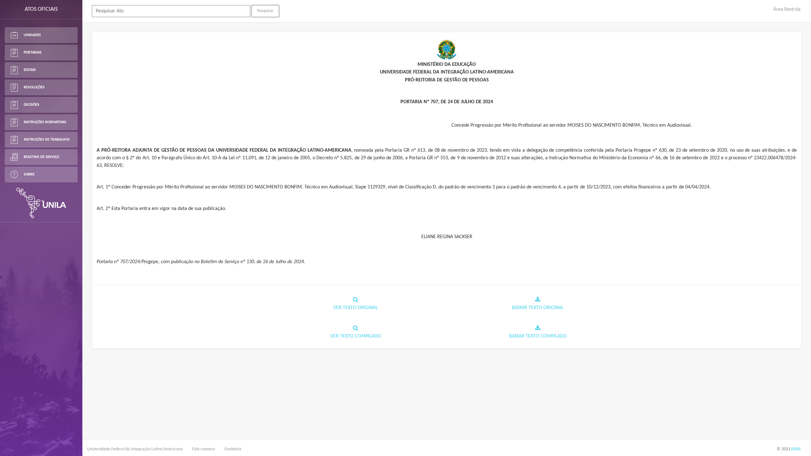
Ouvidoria (232, 449)
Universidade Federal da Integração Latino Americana (135, 449)
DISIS (796, 449)
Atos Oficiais (41, 9)
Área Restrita (787, 9)
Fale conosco (203, 449)
